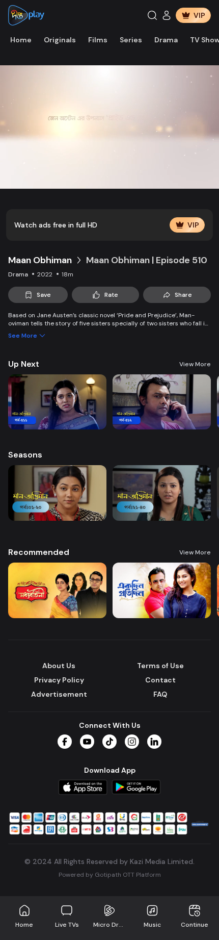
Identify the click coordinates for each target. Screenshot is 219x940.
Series (131, 39)
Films (97, 39)
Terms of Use (160, 665)
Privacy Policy (59, 679)
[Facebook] (65, 741)
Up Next (23, 364)
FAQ (160, 694)
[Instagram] (132, 741)
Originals (60, 39)
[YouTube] (87, 741)
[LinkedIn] (154, 741)
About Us (58, 665)
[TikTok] (109, 741)
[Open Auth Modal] (166, 15)
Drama (166, 39)
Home (21, 39)
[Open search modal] (152, 15)
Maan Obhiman (40, 260)
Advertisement (59, 694)
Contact (160, 679)
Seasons (25, 454)
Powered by (110, 875)
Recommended (38, 552)
